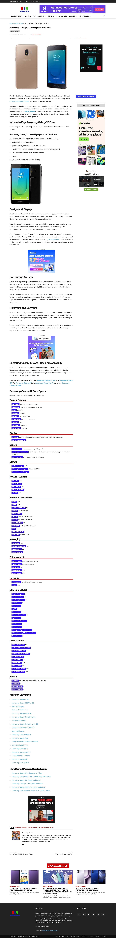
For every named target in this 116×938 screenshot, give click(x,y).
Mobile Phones (18, 23)
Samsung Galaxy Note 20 (21, 713)
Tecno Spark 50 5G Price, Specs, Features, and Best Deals (23, 889)
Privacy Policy (65, 936)
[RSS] (93, 914)
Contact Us (103, 936)
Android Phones (21, 827)
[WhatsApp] (96, 35)
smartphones (53, 239)
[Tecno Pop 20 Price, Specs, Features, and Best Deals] (91, 877)
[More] (104, 35)
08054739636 (45, 926)
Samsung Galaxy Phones (21, 735)
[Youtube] (103, 914)
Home (11, 23)
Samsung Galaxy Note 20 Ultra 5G (25, 724)
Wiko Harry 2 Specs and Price (64, 854)
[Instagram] (84, 914)
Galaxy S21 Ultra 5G (19, 720)
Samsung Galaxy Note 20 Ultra (24, 717)
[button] (104, 16)
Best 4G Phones (18, 731)
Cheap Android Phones (21, 756)
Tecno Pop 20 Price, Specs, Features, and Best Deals (87, 889)
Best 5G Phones (18, 706)
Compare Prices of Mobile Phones (25, 741)
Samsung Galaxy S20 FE (21, 752)
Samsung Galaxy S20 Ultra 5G (23, 727)
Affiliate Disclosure (75, 936)
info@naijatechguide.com (50, 930)
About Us (97, 936)
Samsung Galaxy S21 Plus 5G (23, 703)
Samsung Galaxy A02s (20, 763)
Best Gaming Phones (20, 745)
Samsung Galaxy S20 (20, 749)
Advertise (57, 936)
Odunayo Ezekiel (36, 34)
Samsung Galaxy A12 (20, 759)
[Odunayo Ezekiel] (16, 838)
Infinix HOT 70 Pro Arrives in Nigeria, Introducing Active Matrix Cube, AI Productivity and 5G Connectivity (57, 891)
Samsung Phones (47, 827)
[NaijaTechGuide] (24, 9)
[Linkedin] (100, 35)
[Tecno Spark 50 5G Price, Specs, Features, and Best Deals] (25, 877)
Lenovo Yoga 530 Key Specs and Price (21, 854)
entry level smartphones (19, 101)
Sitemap (91, 936)
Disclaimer (84, 936)
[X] (88, 35)
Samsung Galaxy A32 (20, 738)
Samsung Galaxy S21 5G (21, 699)
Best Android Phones (20, 710)
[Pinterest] (92, 35)
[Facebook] (83, 35)
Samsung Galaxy (34, 827)
